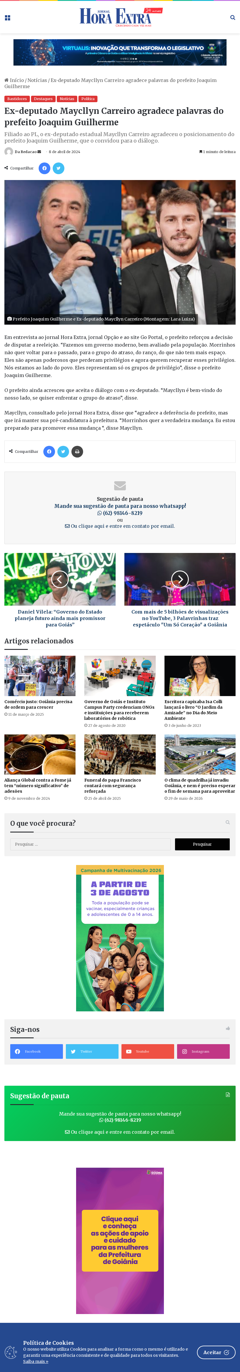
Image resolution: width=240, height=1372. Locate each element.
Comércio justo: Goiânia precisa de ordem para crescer (38, 704)
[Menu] (7, 19)
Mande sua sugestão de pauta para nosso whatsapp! (120, 1117)
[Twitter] (58, 168)
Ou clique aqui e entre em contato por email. (122, 526)
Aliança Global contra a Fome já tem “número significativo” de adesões (37, 785)
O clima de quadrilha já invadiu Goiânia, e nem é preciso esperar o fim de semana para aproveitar (199, 785)
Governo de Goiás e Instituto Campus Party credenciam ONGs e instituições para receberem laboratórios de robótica (119, 710)
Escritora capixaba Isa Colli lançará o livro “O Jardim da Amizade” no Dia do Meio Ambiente (193, 710)
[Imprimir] (77, 452)
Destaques (43, 99)
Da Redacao (26, 152)
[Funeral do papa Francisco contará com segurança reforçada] (119, 754)
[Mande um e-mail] (39, 152)
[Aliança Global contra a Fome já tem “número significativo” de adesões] (40, 754)
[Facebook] (44, 168)
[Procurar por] (233, 19)
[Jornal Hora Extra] (120, 17)
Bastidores (17, 99)
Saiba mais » (35, 1361)
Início (16, 80)
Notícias (37, 80)
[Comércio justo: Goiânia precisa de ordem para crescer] (40, 676)
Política (88, 99)
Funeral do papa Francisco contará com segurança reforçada (112, 785)
